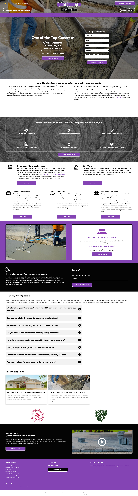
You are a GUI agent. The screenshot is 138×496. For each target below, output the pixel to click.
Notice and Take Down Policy (77, 492)
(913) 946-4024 (127, 10)
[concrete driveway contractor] (26, 382)
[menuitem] (54, 15)
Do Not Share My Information (56, 492)
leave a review (32, 282)
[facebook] (49, 474)
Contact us (119, 97)
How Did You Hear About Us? (93, 54)
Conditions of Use (67, 492)
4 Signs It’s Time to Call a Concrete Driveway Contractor (26, 392)
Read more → (11, 402)
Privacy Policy (45, 492)
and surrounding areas (12, 477)
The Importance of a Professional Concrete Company (67, 392)
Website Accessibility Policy (89, 492)
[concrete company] (69, 382)
